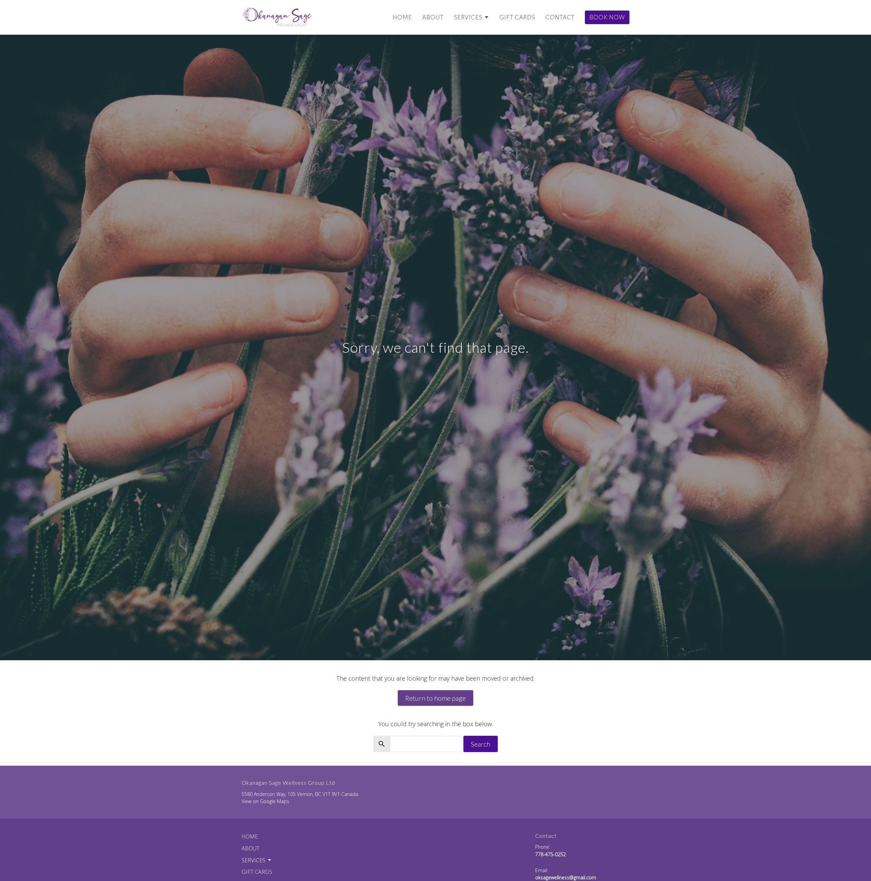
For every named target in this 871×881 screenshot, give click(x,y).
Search (480, 744)
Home (402, 17)
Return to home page (435, 698)
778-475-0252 (550, 854)
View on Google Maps (265, 801)
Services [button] (253, 860)
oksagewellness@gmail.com (565, 877)
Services (468, 17)
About (433, 17)
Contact (560, 17)
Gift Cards (517, 17)
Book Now (607, 17)
